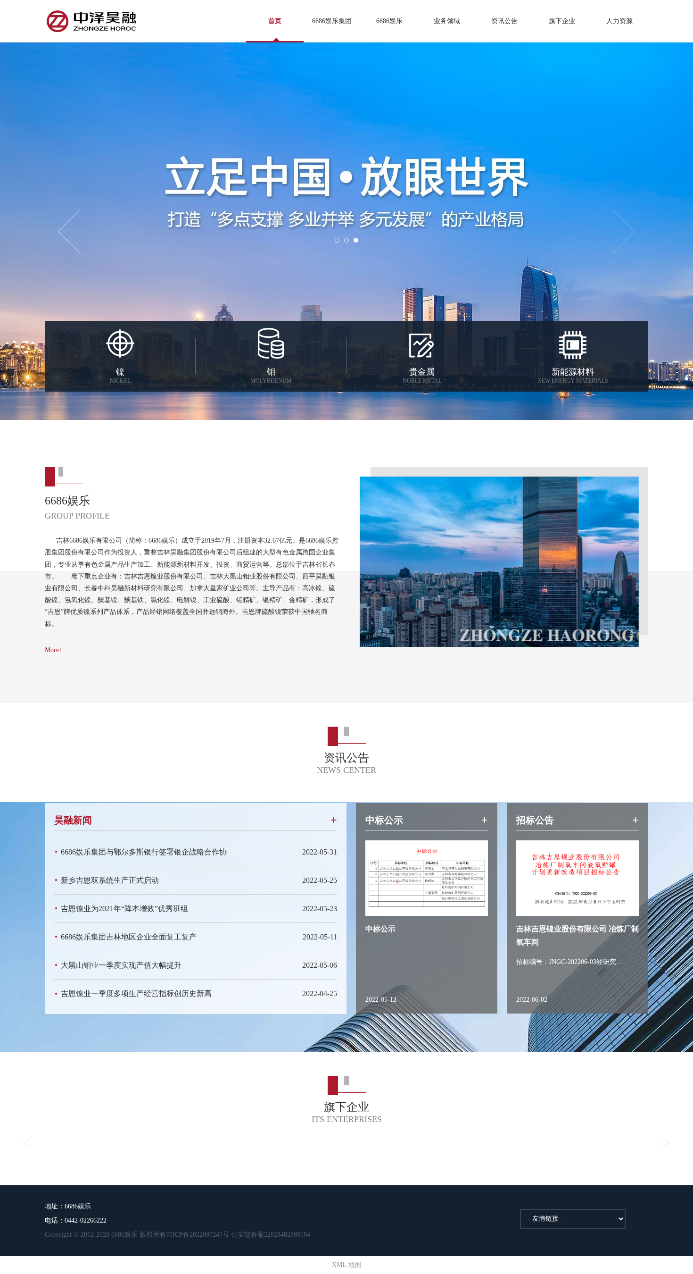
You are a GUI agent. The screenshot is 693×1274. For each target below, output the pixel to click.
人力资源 (619, 21)
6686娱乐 (389, 21)
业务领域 (447, 21)
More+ (54, 650)
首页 (274, 21)
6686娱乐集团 (332, 21)
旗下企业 (562, 21)
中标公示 (380, 929)
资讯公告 (504, 21)
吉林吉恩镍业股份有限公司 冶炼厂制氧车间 (577, 935)
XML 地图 (346, 1264)
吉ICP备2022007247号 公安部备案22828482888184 (238, 1234)
